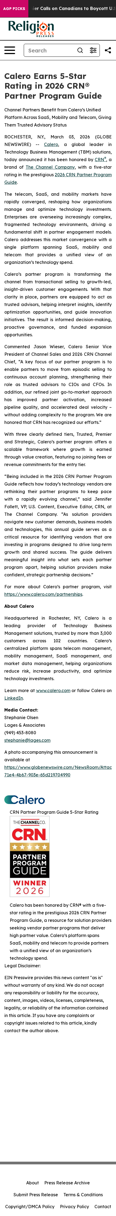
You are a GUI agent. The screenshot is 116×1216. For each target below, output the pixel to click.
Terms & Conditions (83, 1194)
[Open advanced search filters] (93, 50)
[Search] (80, 50)
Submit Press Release (35, 1194)
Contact (102, 1206)
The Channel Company (50, 167)
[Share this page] (108, 50)
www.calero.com (53, 690)
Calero (51, 144)
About (32, 1182)
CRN (100, 159)
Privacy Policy (74, 1206)
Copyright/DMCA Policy (29, 1206)
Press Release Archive (67, 1182)
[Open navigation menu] (9, 50)
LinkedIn (13, 698)
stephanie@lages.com (27, 740)
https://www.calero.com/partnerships (43, 594)
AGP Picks (14, 8)
